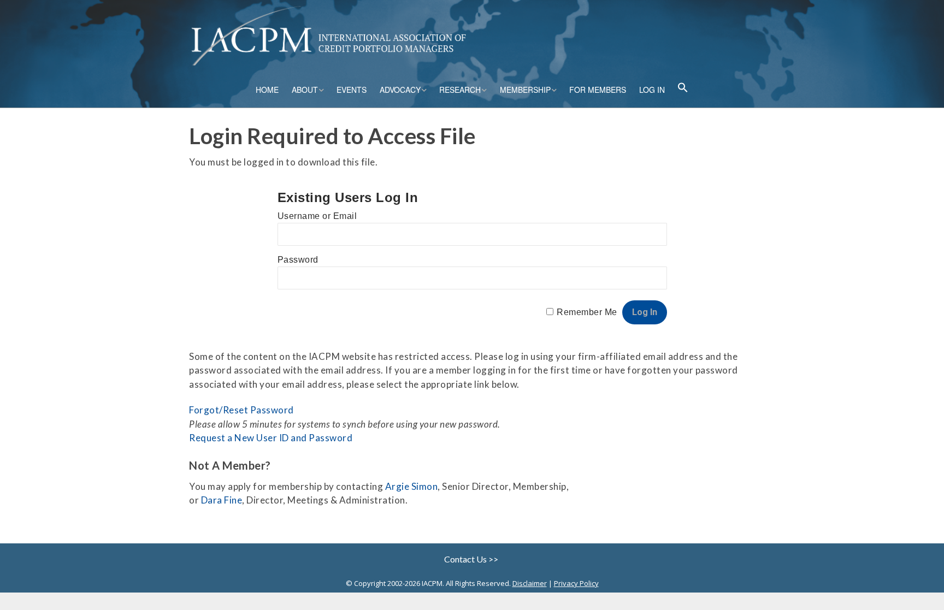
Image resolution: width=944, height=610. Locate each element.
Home (267, 89)
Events (352, 89)
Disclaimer (529, 583)
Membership (525, 89)
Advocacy (400, 89)
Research (460, 89)
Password (298, 259)
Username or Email (317, 216)
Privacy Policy (576, 583)
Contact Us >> (472, 559)
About (305, 89)
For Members (597, 89)
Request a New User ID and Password (270, 437)
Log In (652, 89)
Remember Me (587, 312)
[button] (683, 89)
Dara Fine (222, 500)
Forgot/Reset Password (241, 410)
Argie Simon (411, 486)
